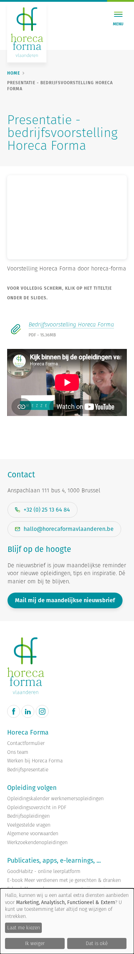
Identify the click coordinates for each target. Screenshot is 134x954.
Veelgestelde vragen (28, 825)
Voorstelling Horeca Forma (41, 268)
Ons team (17, 752)
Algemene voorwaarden (32, 833)
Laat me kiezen (23, 927)
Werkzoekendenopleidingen (37, 842)
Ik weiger (35, 943)
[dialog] (67, 921)
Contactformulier (26, 743)
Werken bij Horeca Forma (35, 760)
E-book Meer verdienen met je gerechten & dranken (64, 880)
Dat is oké (97, 943)
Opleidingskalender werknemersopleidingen (55, 798)
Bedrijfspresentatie (27, 769)
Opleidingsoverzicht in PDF (36, 807)
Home (13, 73)
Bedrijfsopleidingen (28, 816)
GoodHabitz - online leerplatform (43, 871)
